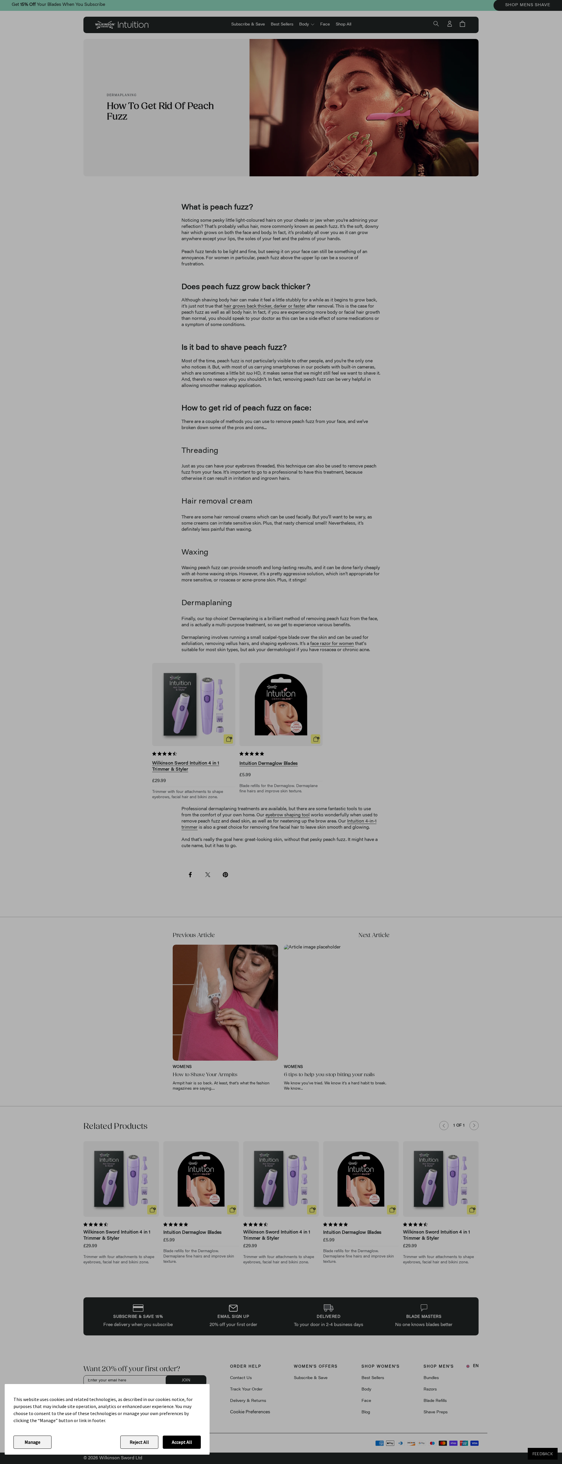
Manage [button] (32, 1442)
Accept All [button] (182, 1442)
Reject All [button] (139, 1442)
